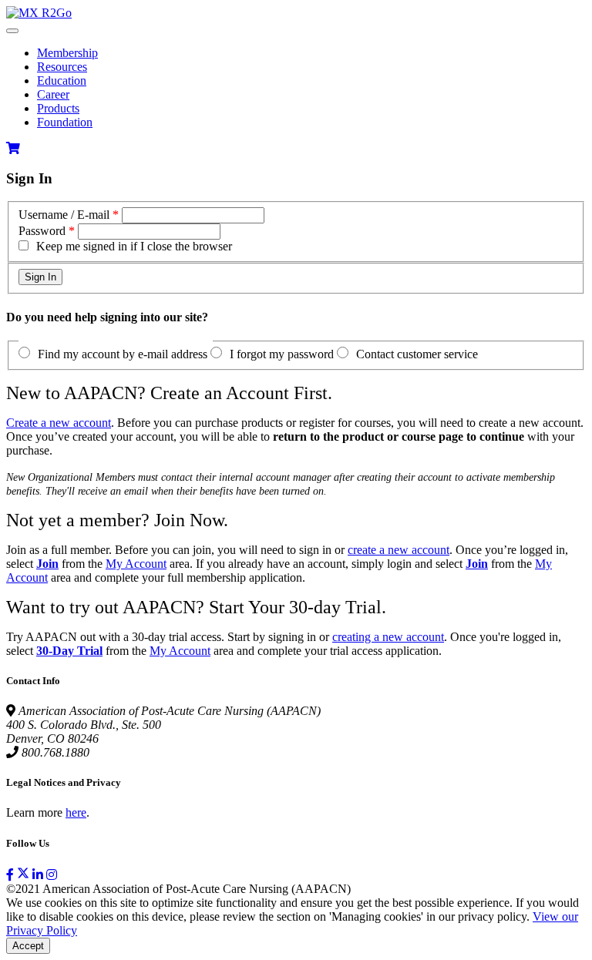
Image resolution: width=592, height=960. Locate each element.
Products (58, 108)
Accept (28, 946)
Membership (67, 52)
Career (53, 94)
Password (42, 230)
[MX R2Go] (39, 12)
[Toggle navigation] (12, 31)
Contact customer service (417, 354)
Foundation (64, 122)
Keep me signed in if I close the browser (134, 246)
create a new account (398, 549)
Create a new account (58, 422)
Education (61, 80)
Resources (62, 66)
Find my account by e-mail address (122, 354)
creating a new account (388, 636)
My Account (136, 563)
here (76, 812)
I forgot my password (282, 354)
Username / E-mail (63, 214)
